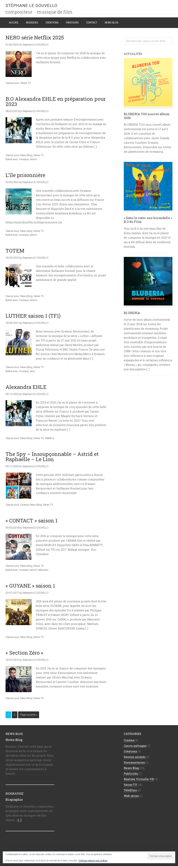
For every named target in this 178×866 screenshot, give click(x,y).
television (43, 569)
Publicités (131, 773)
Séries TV (25, 83)
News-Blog (26, 155)
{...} (20, 820)
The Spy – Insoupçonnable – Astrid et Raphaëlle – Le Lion (52, 457)
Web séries (131, 796)
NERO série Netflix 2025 (35, 37)
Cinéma (24, 504)
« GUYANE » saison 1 (30, 585)
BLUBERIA (132, 313)
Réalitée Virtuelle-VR (139, 779)
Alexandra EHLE (26, 386)
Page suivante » (28, 714)
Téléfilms (49, 438)
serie (32, 371)
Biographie (14, 799)
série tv (33, 159)
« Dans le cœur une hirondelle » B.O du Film (148, 220)
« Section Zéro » (24, 652)
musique (24, 159)
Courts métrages (135, 746)
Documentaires (134, 762)
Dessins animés (134, 757)
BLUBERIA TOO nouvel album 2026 (146, 116)
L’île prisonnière (25, 175)
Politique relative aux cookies (93, 860)
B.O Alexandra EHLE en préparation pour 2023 (56, 101)
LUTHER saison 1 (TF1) (33, 315)
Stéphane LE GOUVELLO (31, 5)
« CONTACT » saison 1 (31, 520)
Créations (130, 751)
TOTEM (15, 250)
